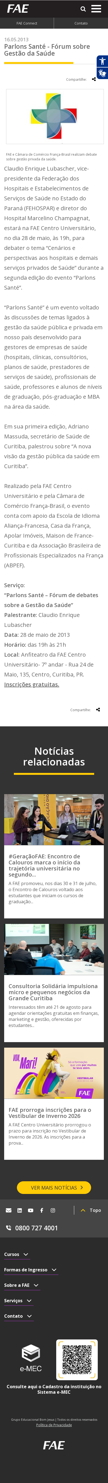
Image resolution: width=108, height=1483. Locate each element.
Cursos (11, 1254)
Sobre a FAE (16, 1285)
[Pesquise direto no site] (83, 8)
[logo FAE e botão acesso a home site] (20, 8)
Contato (81, 23)
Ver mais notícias (54, 1187)
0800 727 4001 (36, 1227)
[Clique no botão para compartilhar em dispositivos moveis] (93, 79)
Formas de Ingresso (25, 1270)
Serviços (13, 1301)
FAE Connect (27, 23)
